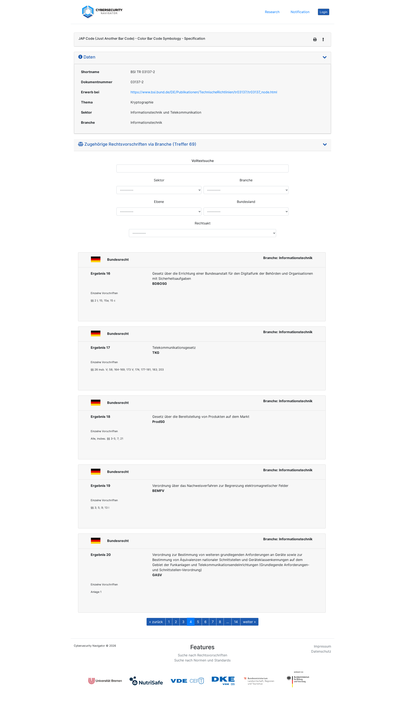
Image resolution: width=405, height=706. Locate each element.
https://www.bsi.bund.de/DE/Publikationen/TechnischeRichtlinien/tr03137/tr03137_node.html (204, 92)
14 (236, 622)
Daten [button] (88, 57)
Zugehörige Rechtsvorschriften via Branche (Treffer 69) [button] (139, 144)
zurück (156, 622)
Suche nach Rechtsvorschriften (202, 655)
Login (323, 12)
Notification (300, 12)
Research (272, 12)
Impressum (322, 646)
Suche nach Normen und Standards (202, 660)
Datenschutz (321, 651)
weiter (249, 622)
